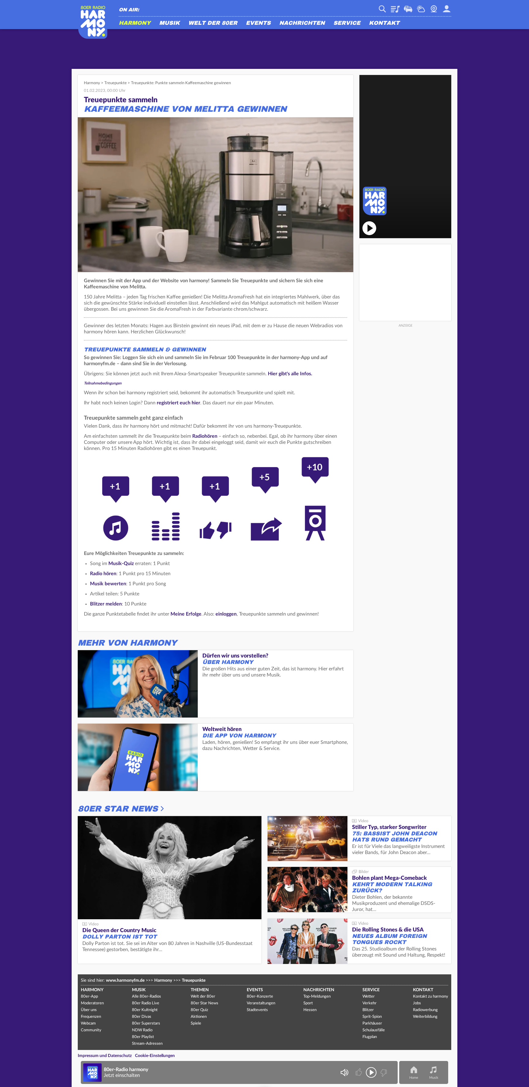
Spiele (196, 1023)
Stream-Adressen (147, 1044)
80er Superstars (146, 1023)
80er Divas (141, 1017)
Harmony (135, 23)
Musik (169, 23)
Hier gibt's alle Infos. (290, 373)
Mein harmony (446, 6)
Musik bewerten (108, 583)
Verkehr (408, 6)
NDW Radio (142, 1030)
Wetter (421, 6)
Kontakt (384, 23)
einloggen (226, 614)
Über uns (89, 1010)
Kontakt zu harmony (430, 997)
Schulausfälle (373, 1030)
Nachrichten (302, 23)
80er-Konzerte (260, 997)
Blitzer (368, 1010)
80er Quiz (199, 1010)
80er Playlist (143, 1037)
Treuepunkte (115, 83)
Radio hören (103, 573)
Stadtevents (257, 1010)
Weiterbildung (425, 1017)
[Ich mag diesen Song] (359, 1072)
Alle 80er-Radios (146, 997)
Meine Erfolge (186, 614)
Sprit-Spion (372, 1017)
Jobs (417, 1003)
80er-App (89, 997)
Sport (308, 1003)
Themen (200, 990)
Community (91, 1030)
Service (346, 23)
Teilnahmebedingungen (103, 383)
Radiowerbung (425, 1010)
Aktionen (199, 1017)
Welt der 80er (212, 23)
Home (413, 1077)
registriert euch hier (178, 402)
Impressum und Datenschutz (105, 1056)
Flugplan (369, 1037)
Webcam (433, 6)
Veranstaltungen (261, 1003)
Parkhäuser (372, 1023)
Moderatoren (92, 1003)
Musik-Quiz (121, 563)
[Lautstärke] (344, 1072)
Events (258, 23)
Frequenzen (91, 1017)
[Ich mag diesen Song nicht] (383, 1072)
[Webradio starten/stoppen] (371, 1072)
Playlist (395, 6)
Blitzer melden (106, 604)
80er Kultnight (145, 1010)
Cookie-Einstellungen (155, 1056)
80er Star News (118, 809)
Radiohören (204, 436)
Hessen (310, 1010)
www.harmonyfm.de (125, 980)
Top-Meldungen (317, 997)
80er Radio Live (145, 1003)
